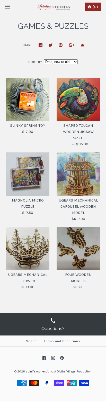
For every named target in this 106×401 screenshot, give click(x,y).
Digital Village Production (74, 371)
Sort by (35, 62)
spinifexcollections (39, 371)
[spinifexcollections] (53, 7)
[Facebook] (44, 358)
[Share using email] (82, 45)
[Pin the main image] (61, 45)
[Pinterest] (62, 358)
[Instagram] (53, 358)
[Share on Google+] (72, 45)
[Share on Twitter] (50, 45)
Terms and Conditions (62, 341)
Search (32, 341)
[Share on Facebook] (40, 45)
